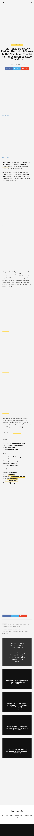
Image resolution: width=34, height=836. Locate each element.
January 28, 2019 (20, 64)
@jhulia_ (12, 447)
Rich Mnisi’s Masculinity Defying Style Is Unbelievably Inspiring (17, 751)
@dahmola (13, 472)
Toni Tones (5, 633)
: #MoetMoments (11, 624)
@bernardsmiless (12, 449)
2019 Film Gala (19, 624)
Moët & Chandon (22, 629)
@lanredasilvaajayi (19, 443)
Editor (11, 64)
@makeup (6, 463)
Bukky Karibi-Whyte (7, 626)
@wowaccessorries (16, 445)
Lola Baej (19, 427)
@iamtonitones (5, 115)
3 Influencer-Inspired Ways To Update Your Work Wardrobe (17, 645)
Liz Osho (5, 629)
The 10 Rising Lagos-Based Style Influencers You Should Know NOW (17, 728)
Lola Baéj (15, 629)
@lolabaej (11, 474)
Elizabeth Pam (16, 626)
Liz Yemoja (9, 629)
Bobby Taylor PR (26, 624)
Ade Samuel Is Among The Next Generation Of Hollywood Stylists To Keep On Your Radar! (17, 657)
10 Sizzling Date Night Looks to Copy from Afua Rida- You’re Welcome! (17, 682)
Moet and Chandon (7, 631)
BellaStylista (17, 44)
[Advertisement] (17, 22)
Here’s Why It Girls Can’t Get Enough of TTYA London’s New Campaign (17, 705)
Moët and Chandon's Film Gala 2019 (20, 631)
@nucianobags (13, 461)
